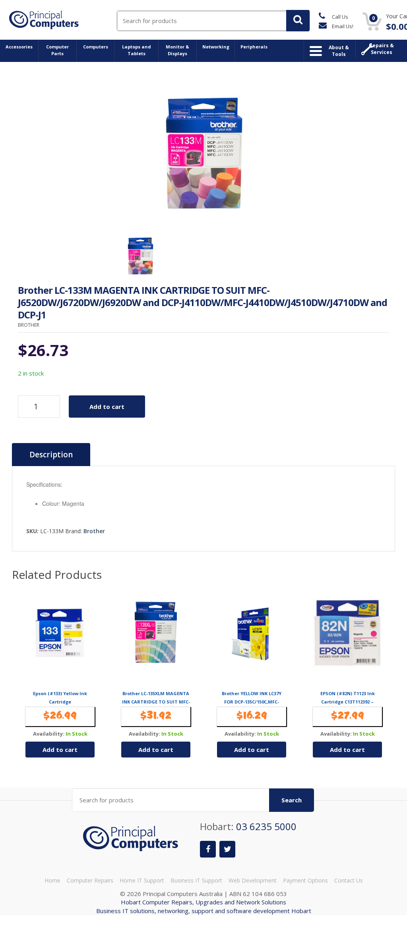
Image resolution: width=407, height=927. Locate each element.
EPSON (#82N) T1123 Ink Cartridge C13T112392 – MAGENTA (347, 701)
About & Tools (339, 51)
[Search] (298, 20)
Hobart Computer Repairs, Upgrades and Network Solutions (203, 902)
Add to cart (106, 407)
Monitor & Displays (177, 50)
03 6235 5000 (266, 826)
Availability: (48, 734)
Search (291, 800)
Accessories (19, 47)
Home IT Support (142, 880)
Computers (95, 47)
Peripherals (253, 47)
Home (52, 880)
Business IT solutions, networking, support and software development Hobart (203, 911)
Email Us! (342, 26)
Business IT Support (196, 880)
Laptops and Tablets (136, 50)
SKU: (32, 531)
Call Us (339, 16)
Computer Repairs (90, 880)
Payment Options (305, 880)
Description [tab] (51, 454)
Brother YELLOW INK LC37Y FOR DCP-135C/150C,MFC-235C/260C (251, 701)
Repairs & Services (381, 49)
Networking (215, 47)
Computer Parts (57, 50)
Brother (94, 531)
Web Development (253, 880)
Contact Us (348, 880)
